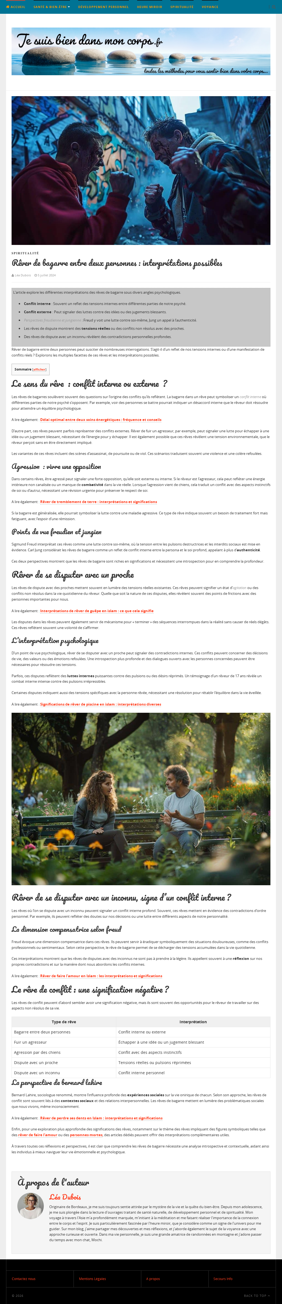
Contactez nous (24, 1278)
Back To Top (256, 1296)
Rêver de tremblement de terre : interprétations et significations (98, 501)
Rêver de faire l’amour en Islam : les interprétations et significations (101, 975)
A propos (153, 1278)
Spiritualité (182, 7)
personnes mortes (86, 1134)
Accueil (17, 7)
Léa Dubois (65, 1197)
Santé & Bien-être (50, 7)
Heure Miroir (149, 7)
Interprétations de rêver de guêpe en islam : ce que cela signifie (97, 610)
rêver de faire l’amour (37, 1134)
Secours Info (222, 1278)
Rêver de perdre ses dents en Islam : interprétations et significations (101, 1118)
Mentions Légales (92, 1278)
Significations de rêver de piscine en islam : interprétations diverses (100, 704)
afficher (39, 369)
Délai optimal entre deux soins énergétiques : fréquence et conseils (100, 419)
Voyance (210, 7)
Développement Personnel (103, 7)
